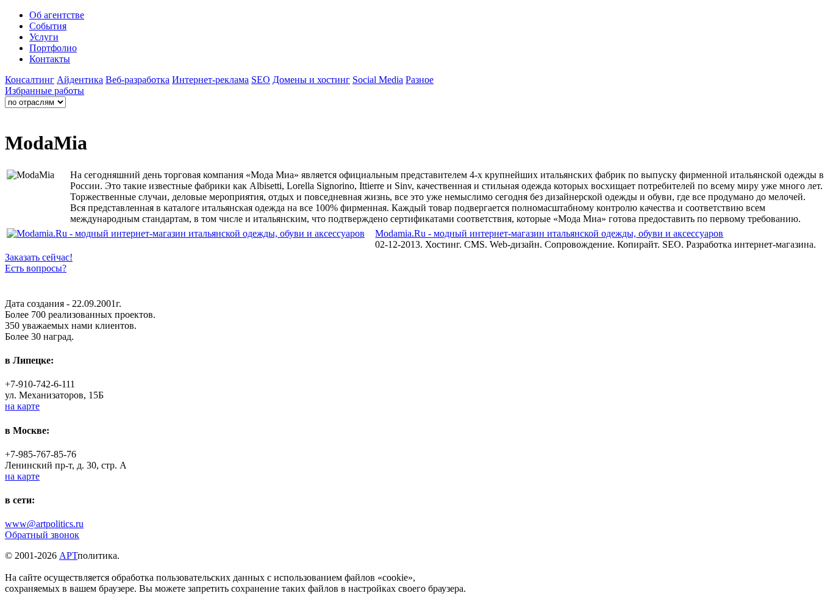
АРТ (68, 555)
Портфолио (53, 48)
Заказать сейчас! (39, 257)
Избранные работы (44, 90)
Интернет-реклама (210, 79)
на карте (22, 406)
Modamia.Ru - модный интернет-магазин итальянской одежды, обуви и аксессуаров (549, 233)
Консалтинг (29, 79)
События (47, 26)
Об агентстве (56, 15)
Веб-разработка (137, 79)
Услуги (44, 37)
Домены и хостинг (311, 79)
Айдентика (80, 79)
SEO (260, 79)
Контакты (49, 59)
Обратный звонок (42, 535)
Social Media (377, 79)
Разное (420, 79)
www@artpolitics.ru (44, 524)
